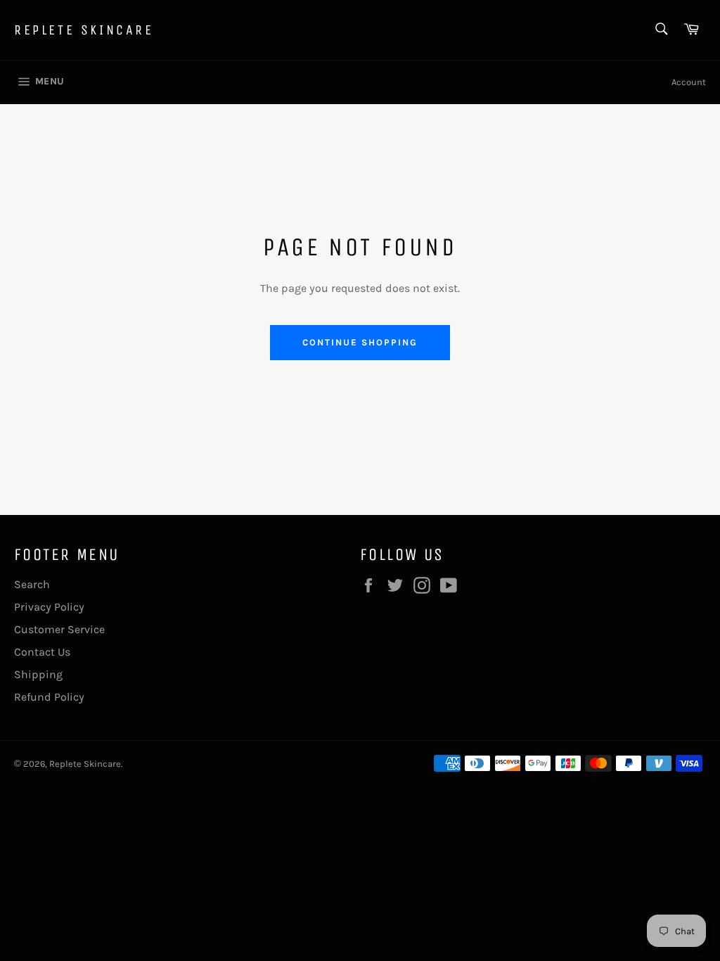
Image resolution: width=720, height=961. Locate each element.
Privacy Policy (49, 606)
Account (688, 82)
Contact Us (42, 651)
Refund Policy (49, 697)
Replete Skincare (84, 30)
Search (32, 584)
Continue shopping (359, 342)
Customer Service (59, 629)
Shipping (38, 674)
